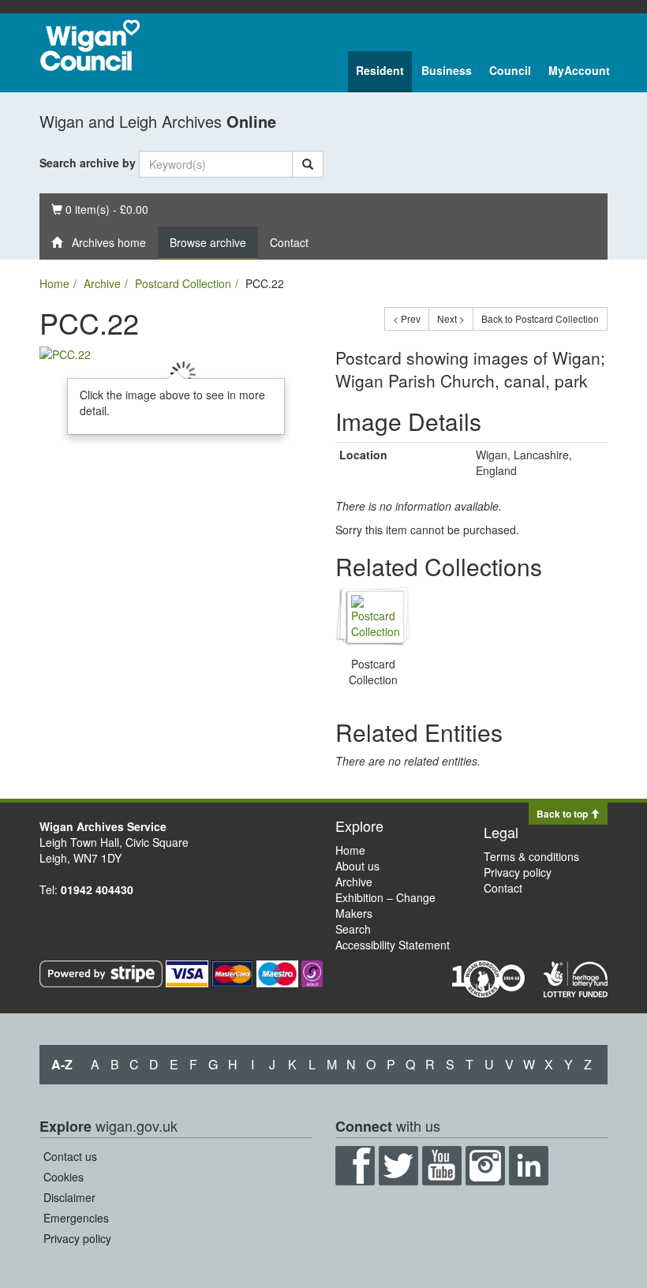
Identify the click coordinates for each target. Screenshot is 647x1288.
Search (353, 929)
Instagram (485, 1165)
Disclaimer (69, 1197)
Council (510, 70)
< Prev (407, 318)
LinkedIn (528, 1165)
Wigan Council (89, 45)
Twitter (398, 1165)
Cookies (63, 1177)
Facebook (355, 1165)
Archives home (104, 242)
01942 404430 (97, 889)
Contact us (70, 1156)
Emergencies (76, 1218)
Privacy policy (518, 872)
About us (357, 866)
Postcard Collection (183, 283)
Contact (289, 242)
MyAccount (579, 70)
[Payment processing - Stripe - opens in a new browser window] (102, 972)
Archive (102, 283)
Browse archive (208, 242)
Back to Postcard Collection (540, 318)
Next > (451, 318)
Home (54, 283)
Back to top (563, 814)
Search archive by (87, 162)
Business (446, 70)
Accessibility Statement (392, 945)
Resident (380, 70)
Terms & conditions (531, 856)
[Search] (308, 164)
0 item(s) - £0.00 (99, 208)
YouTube (442, 1165)
